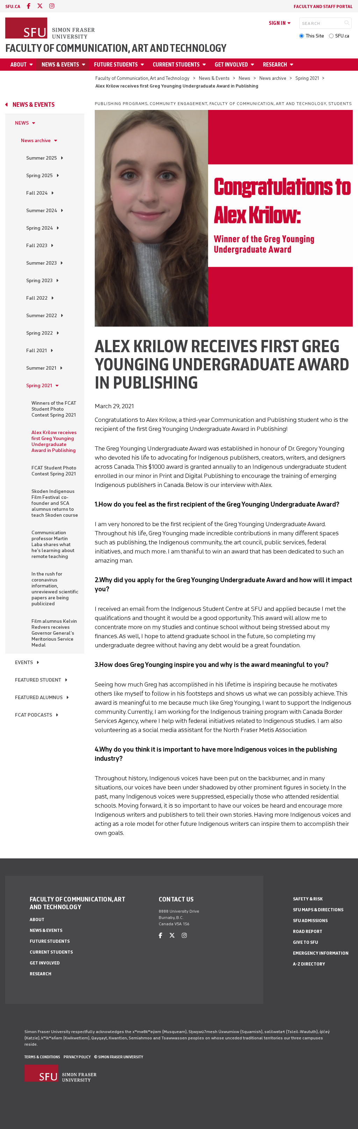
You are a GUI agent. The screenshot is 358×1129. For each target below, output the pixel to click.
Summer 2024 (41, 211)
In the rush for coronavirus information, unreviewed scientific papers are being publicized (54, 589)
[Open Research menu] (292, 64)
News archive (272, 78)
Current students (176, 64)
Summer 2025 (41, 158)
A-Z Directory (309, 964)
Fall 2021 (36, 351)
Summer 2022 (41, 316)
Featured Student (38, 680)
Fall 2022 (37, 298)
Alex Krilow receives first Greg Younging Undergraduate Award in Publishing (54, 441)
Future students (116, 64)
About (18, 64)
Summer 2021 (41, 368)
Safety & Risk (308, 899)
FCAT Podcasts (33, 715)
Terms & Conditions (42, 1056)
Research (275, 64)
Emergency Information (321, 953)
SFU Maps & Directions (318, 910)
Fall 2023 (36, 246)
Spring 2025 (39, 176)
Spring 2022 (39, 333)
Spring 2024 (39, 228)
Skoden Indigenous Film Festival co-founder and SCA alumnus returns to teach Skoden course (54, 503)
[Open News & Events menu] (84, 64)
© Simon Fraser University (118, 1056)
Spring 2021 (307, 78)
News (244, 78)
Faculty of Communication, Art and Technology (116, 48)
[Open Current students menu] (205, 64)
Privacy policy (77, 1056)
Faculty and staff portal (323, 6)
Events (24, 662)
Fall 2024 (37, 193)
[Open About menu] (32, 64)
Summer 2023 (41, 263)
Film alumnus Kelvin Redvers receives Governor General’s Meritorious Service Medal (54, 633)
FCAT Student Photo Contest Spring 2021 (53, 471)
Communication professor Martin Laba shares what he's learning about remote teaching (52, 544)
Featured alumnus (39, 698)
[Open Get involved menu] (253, 64)
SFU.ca (342, 36)
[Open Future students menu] (143, 64)
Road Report (307, 931)
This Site (315, 36)
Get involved (231, 64)
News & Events (60, 64)
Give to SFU (305, 942)
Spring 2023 (39, 281)
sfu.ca (12, 6)
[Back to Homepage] (50, 29)
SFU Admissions (310, 921)
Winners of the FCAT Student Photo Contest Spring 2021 (53, 409)
